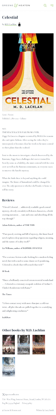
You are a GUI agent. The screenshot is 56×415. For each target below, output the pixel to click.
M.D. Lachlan (11, 24)
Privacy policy (27, 403)
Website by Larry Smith (45, 410)
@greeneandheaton (12, 394)
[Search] (45, 5)
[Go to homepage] (16, 5)
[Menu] (52, 5)
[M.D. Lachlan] (19, 24)
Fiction (10, 115)
